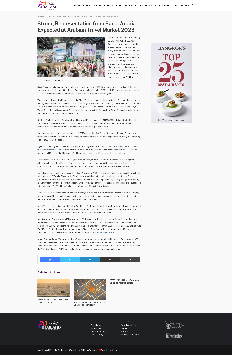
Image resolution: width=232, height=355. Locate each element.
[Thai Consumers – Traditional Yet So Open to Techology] (90, 289)
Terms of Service (98, 331)
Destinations (80, 5)
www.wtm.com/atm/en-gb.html (100, 232)
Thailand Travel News (130, 335)
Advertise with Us (128, 325)
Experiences (123, 5)
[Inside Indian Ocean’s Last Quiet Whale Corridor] (53, 288)
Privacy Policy (97, 335)
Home (41, 16)
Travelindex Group (109, 350)
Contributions (127, 322)
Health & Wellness (166, 5)
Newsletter (96, 325)
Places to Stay (102, 5)
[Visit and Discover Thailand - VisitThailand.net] (47, 5)
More (184, 5)
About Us (95, 322)
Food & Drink (142, 5)
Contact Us (96, 328)
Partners (125, 328)
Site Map (124, 331)
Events (48, 16)
